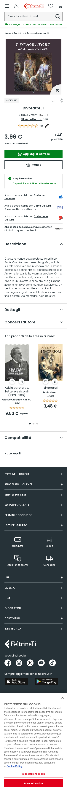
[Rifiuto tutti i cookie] (62, 698)
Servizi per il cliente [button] (18, 484)
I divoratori (50, 388)
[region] (33, 741)
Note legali (12, 453)
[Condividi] (61, 100)
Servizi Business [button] (15, 494)
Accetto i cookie (33, 783)
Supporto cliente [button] (16, 505)
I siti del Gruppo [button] (15, 525)
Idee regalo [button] (12, 628)
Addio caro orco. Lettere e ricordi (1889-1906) (17, 391)
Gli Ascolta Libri (31, 119)
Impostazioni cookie (33, 773)
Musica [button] (9, 588)
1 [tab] (33, 91)
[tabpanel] (33, 67)
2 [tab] (33, 423)
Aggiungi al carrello (36, 154)
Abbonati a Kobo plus (17, 227)
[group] (33, 24)
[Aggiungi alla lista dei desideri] (53, 100)
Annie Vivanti (29, 115)
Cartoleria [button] (12, 618)
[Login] (16, 6)
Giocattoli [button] (12, 608)
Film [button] (7, 598)
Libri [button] (7, 577)
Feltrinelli (22, 143)
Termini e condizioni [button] (18, 515)
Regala (36, 165)
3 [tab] (37, 423)
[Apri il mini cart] (60, 6)
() (41, 125)
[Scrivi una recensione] (47, 126)
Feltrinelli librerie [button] (16, 474)
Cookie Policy (15, 766)
